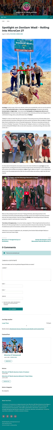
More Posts (8, 361)
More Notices (6, 381)
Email (3, 290)
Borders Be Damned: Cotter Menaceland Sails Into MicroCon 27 (41, 240)
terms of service (6, 425)
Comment (4, 268)
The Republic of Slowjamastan (9, 404)
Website (4, 296)
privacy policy (13, 425)
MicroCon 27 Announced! (12, 355)
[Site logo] (26, 10)
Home (3, 21)
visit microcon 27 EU (7, 423)
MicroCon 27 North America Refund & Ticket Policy (17, 376)
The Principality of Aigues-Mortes (21, 406)
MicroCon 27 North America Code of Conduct (15, 372)
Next (49, 237)
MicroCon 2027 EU (37, 406)
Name (3, 283)
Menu (4, 17)
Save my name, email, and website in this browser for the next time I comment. (12, 303)
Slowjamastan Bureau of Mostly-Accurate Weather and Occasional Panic (27, 329)
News (8, 21)
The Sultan (12, 34)
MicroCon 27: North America (26, 12)
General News (19, 34)
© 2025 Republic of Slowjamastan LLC (11, 421)
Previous (4, 237)
